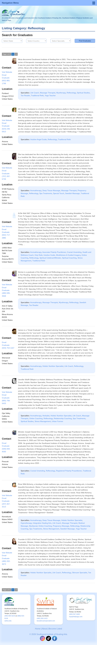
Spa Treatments (45, 193)
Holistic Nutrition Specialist (52, 366)
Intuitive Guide (49, 255)
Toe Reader (25, 95)
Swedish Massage (72, 193)
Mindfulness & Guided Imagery (68, 255)
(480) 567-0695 (74, 614)
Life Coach (34, 93)
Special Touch (58, 193)
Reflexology (71, 93)
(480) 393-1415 (42, 618)
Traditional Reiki (37, 95)
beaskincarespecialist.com (46, 621)
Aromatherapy (35, 190)
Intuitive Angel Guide (38, 139)
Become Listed (55, 629)
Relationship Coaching (63, 418)
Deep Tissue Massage (51, 190)
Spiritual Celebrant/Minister (50, 258)
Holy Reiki (39, 255)
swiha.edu (7, 621)
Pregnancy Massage (61, 526)
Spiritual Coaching (69, 258)
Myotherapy (61, 93)
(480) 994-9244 (9, 616)
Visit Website (7, 72)
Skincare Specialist (79, 573)
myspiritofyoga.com (75, 617)
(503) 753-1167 (8, 348)
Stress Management (43, 421)
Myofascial (33, 526)
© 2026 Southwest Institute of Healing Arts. (48, 634)
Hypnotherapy (26, 523)
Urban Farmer (57, 421)
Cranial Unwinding (74, 252)
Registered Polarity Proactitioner (69, 471)
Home (37, 629)
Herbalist (46, 416)
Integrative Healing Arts (42, 523)
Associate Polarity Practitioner (54, 252)
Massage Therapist (47, 93)
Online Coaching (36, 418)
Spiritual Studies (83, 93)
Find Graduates (85, 41)
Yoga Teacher (50, 95)
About (44, 629)
